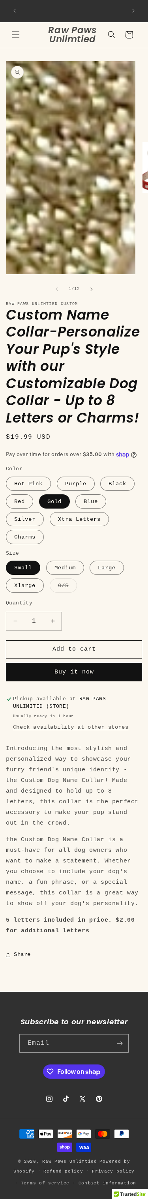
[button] (15, 34)
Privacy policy (113, 1171)
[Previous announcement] (14, 10)
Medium (65, 568)
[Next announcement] (133, 10)
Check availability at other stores (70, 727)
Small (23, 568)
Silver (25, 519)
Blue (91, 501)
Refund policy (63, 1171)
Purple (75, 484)
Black (117, 484)
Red (19, 501)
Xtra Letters (79, 519)
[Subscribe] (119, 1043)
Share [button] (22, 954)
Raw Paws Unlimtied (69, 1161)
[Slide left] (57, 289)
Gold (54, 501)
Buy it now (74, 672)
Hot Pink (28, 484)
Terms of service (45, 1183)
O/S (67, 587)
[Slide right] (91, 289)
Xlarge (25, 585)
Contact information (107, 1183)
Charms (25, 537)
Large (107, 568)
